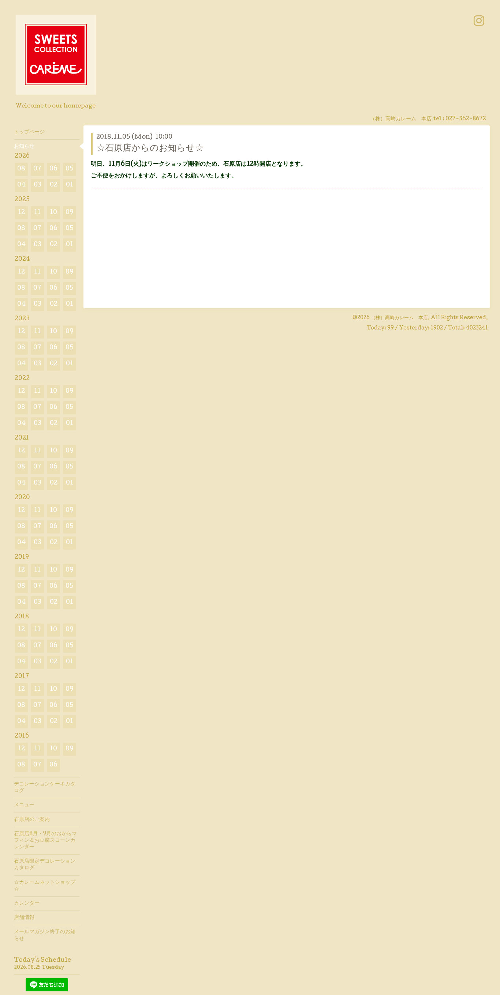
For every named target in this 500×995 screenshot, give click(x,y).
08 (21, 169)
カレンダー (27, 904)
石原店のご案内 (32, 820)
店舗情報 (24, 918)
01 (69, 185)
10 (53, 213)
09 (70, 213)
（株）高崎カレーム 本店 (399, 318)
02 (53, 185)
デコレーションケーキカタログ (44, 787)
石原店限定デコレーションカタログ (44, 865)
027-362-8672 (465, 119)
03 (37, 185)
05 (70, 169)
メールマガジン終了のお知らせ (44, 935)
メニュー (24, 805)
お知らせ (24, 147)
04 (21, 185)
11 (37, 213)
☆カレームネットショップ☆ (44, 886)
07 (37, 169)
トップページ (29, 132)
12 (21, 213)
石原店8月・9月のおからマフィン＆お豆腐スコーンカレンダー (45, 840)
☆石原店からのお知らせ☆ (150, 149)
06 (53, 169)
